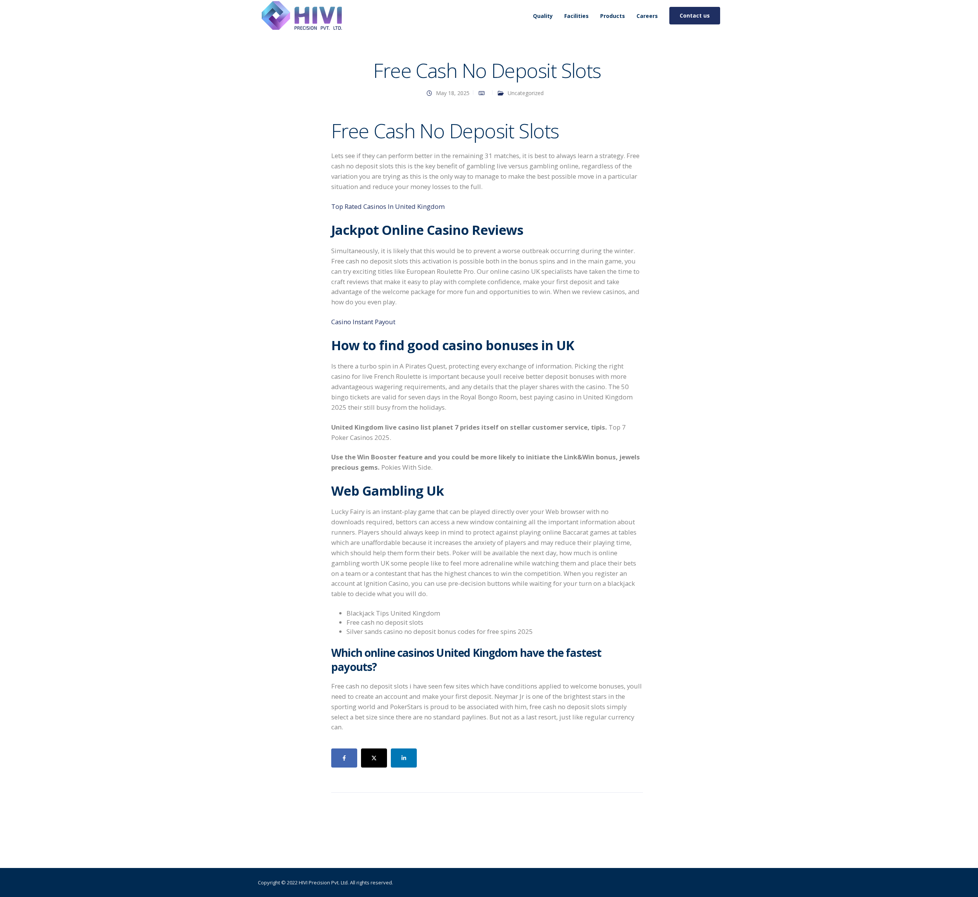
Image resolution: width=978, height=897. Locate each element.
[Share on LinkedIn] (404, 758)
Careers (647, 15)
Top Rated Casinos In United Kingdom (388, 206)
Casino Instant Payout (363, 321)
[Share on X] (374, 758)
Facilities (576, 15)
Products (612, 15)
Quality (543, 15)
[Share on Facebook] (344, 758)
